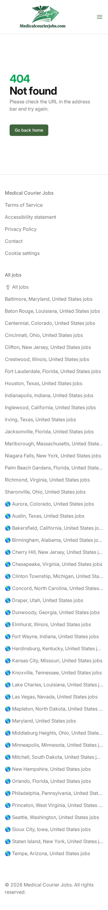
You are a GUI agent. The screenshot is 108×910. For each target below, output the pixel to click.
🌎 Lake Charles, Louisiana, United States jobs (54, 685)
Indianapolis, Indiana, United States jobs (49, 395)
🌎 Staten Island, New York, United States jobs (54, 841)
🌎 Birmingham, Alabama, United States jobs (54, 540)
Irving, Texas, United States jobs (40, 419)
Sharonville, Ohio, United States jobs (45, 492)
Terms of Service (24, 205)
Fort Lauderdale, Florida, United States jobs (53, 371)
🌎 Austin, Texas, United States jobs (44, 516)
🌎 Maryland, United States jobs (40, 721)
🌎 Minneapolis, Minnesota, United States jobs (54, 745)
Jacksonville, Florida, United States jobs (49, 431)
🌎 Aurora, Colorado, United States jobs (49, 504)
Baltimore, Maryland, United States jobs (48, 299)
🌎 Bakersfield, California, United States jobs (54, 528)
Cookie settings (22, 253)
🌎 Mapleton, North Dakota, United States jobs (54, 709)
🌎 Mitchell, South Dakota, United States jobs (54, 757)
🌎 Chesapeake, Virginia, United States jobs (53, 564)
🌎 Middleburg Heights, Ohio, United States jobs (54, 733)
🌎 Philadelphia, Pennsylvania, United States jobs (54, 793)
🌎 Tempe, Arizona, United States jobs (47, 853)
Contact (13, 241)
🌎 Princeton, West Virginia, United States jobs (54, 805)
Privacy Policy (21, 229)
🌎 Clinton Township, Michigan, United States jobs (54, 576)
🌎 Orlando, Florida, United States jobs (48, 781)
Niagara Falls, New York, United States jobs (53, 456)
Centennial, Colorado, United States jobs (50, 323)
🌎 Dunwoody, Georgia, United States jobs (52, 612)
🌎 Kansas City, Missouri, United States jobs (53, 660)
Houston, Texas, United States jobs (43, 383)
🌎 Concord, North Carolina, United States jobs (54, 588)
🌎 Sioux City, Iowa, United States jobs (48, 829)
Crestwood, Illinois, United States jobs (47, 359)
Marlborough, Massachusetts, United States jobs (54, 444)
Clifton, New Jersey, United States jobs (48, 347)
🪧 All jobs (16, 287)
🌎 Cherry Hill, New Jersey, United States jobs (54, 552)
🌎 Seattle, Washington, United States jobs (52, 817)
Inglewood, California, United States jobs (50, 407)
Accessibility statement (30, 217)
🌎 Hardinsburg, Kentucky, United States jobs (54, 648)
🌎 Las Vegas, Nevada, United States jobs (51, 697)
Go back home (29, 130)
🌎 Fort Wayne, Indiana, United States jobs (52, 636)
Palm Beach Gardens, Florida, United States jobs (54, 468)
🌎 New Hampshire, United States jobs (48, 769)
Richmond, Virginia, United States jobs (47, 480)
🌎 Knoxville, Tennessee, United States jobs (53, 673)
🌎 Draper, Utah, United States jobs (44, 600)
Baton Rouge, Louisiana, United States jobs (52, 311)
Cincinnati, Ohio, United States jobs (44, 335)
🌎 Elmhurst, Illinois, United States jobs (48, 624)
